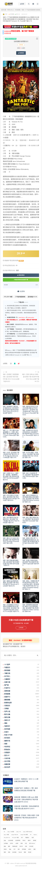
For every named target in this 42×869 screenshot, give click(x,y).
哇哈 (8, 863)
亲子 (22, 837)
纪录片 (29, 849)
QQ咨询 (22, 291)
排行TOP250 (32, 843)
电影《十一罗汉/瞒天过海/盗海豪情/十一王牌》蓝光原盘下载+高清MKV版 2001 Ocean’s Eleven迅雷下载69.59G (11, 434)
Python (35, 834)
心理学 (16, 843)
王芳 (14, 849)
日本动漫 (31, 846)
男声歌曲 (24, 849)
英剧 (5, 852)
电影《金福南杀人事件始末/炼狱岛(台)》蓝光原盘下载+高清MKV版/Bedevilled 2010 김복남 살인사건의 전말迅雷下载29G (11, 410)
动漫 (33, 837)
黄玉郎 (29, 852)
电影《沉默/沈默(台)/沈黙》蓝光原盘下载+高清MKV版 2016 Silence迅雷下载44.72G (30, 378)
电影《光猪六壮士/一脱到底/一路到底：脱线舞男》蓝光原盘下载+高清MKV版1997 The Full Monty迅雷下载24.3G (11, 476)
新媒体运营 (14, 846)
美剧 (34, 849)
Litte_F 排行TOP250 (27, 831)
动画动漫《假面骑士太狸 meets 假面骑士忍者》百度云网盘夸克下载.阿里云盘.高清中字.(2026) (26, 799)
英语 (9, 852)
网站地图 (28, 863)
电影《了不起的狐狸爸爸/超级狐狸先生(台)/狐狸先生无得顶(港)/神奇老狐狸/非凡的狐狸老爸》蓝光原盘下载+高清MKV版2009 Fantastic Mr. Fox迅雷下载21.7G (21, 353)
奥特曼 (34, 840)
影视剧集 (17, 10)
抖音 (26, 843)
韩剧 (25, 852)
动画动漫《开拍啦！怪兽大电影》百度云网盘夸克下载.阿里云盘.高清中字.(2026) (26, 818)
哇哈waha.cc (10, 10)
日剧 (26, 846)
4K (4, 831)
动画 (5, 840)
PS (30, 834)
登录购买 (21, 53)
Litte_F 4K (18, 831)
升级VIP (21, 260)
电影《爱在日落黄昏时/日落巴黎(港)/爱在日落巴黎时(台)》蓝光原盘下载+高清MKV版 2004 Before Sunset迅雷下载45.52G (30, 499)
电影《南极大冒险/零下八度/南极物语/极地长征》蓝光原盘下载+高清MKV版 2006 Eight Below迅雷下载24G (30, 541)
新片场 (21, 846)
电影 (19, 849)
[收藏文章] (10, 363)
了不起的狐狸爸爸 (20, 296)
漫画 (10, 849)
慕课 (22, 843)
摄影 (9, 846)
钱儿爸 (20, 852)
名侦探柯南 (17, 840)
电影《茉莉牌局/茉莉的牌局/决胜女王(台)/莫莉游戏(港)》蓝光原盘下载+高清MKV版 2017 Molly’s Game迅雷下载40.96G (30, 608)
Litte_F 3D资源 (10, 831)
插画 (5, 846)
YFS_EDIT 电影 (8, 296)
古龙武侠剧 (10, 840)
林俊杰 (5, 849)
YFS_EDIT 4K (7, 837)
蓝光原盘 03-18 (32, 296)
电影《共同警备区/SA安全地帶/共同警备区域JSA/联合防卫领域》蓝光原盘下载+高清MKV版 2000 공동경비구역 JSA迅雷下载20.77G (11, 608)
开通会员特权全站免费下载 (21, 279)
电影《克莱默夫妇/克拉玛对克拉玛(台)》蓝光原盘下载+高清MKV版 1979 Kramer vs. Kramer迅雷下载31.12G (30, 434)
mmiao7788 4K (14, 834)
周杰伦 (24, 840)
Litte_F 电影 (6, 834)
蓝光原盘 (14, 852)
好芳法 (11, 843)
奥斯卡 (29, 840)
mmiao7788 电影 (24, 834)
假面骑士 (27, 837)
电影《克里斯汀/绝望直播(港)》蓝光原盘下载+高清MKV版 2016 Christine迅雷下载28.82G (11, 378)
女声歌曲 (6, 843)
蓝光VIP (18, 14)
